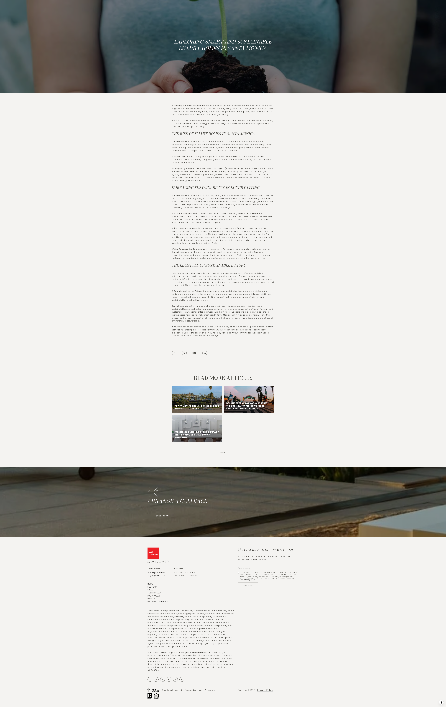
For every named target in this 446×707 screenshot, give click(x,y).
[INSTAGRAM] (156, 679)
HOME (150, 584)
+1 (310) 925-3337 (156, 575)
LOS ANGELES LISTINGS (158, 601)
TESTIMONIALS (154, 592)
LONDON (152, 598)
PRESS (150, 589)
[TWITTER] (175, 679)
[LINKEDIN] (162, 679)
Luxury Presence (206, 690)
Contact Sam (163, 516)
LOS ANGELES (154, 596)
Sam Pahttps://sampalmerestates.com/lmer (194, 329)
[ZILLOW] (181, 679)
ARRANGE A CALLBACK (178, 501)
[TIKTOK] (169, 679)
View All (224, 453)
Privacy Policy (249, 580)
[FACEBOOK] (150, 679)
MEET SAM (152, 587)
